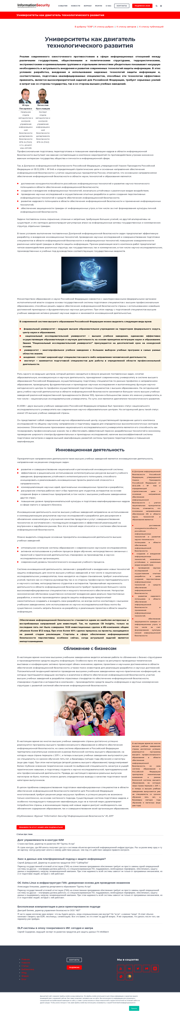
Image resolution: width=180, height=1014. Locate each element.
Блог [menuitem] (23, 979)
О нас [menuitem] (108, 6)
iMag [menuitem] (23, 973)
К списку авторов (126, 26)
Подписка (74, 967)
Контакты (122, 6)
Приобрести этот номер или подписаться (41, 827)
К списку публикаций (151, 26)
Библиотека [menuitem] (27, 969)
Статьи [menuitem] (25, 966)
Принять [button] (134, 1008)
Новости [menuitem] (75, 6)
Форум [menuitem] (98, 6)
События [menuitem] (62, 6)
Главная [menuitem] (25, 959)
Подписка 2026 (142, 6)
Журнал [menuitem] (87, 6)
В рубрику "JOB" (84, 26)
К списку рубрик (104, 26)
